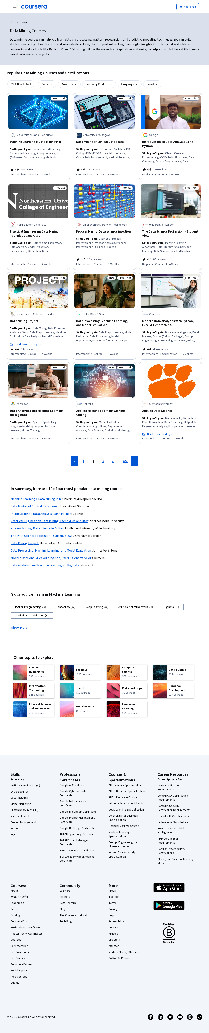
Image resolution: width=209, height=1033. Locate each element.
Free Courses (19, 977)
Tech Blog (66, 921)
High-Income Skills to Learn (174, 822)
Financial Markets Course (124, 826)
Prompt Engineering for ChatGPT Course (123, 844)
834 (125, 461)
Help (111, 915)
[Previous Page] (74, 461)
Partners (65, 897)
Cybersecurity (19, 792)
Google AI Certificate (72, 785)
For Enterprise (19, 946)
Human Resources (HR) (24, 810)
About (14, 891)
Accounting (17, 779)
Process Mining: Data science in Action (37, 528)
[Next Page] (134, 461)
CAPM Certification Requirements (169, 787)
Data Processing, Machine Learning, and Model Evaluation (51, 550)
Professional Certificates (26, 928)
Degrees (16, 940)
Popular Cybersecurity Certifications (171, 851)
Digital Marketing (21, 804)
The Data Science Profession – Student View (41, 536)
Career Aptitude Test (170, 779)
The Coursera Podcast (73, 915)
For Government (21, 952)
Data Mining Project (25, 543)
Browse (21, 22)
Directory (114, 940)
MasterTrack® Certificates (27, 934)
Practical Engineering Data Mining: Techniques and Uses (49, 521)
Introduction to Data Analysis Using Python (41, 513)
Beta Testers (68, 903)
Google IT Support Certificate (78, 812)
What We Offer (19, 897)
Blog (62, 909)
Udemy (15, 983)
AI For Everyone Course (123, 797)
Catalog (15, 915)
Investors (114, 897)
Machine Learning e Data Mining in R (36, 499)
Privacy (113, 909)
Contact (113, 928)
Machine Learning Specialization (119, 834)
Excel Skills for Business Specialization (123, 818)
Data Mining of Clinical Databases (34, 506)
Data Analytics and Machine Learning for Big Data (45, 565)
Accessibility (116, 921)
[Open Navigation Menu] (15, 7)
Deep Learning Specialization (126, 810)
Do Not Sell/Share (119, 958)
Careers (15, 909)
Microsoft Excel (20, 816)
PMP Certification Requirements (168, 841)
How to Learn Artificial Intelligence (171, 830)
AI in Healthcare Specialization (127, 804)
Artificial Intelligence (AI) (25, 785)
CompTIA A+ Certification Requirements (173, 798)
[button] (21, 627)
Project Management (23, 822)
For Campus (18, 958)
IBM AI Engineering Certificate (78, 834)
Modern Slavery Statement (125, 952)
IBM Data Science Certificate (77, 851)
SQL (13, 835)
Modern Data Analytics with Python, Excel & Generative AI (51, 558)
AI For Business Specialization (127, 791)
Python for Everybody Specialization (122, 855)
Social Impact (19, 971)
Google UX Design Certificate (77, 828)
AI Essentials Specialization (125, 785)
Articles (113, 934)
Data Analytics (19, 798)
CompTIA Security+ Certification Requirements (174, 808)
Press (112, 891)
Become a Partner (21, 964)
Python (15, 828)
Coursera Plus (19, 921)
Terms (113, 903)
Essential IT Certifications (173, 816)
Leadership (17, 903)
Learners (65, 891)
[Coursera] (34, 6)
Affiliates (114, 946)
